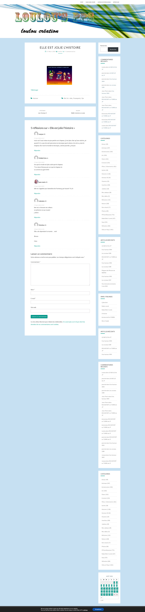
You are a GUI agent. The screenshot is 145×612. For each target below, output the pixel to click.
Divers (103, 159)
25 (104, 594)
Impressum (116, 2)
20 (109, 591)
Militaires (104, 200)
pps (82, 98)
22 (114, 591)
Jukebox (104, 189)
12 (106, 588)
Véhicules (104, 226)
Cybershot (105, 302)
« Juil (101, 600)
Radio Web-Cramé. (90, 2)
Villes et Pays (105, 229)
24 (101, 594)
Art (103, 155)
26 (106, 594)
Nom (33, 290)
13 (109, 588)
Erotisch (104, 163)
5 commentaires (69, 51)
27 (109, 594)
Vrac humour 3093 (107, 263)
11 (104, 588)
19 (106, 591)
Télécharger (34, 90)
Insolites (104, 185)
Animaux (104, 148)
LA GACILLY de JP (106, 246)
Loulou (60, 51)
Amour (104, 144)
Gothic (104, 170)
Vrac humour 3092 (107, 276)
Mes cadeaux (105, 192)
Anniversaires (105, 151)
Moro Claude (105, 321)
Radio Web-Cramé (107, 218)
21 (112, 591)
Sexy (103, 222)
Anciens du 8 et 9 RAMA (108, 317)
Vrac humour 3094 (107, 249)
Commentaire (35, 262)
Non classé (105, 207)
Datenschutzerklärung (104, 2)
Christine (104, 313)
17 (101, 591)
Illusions (104, 181)
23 (117, 591)
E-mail (33, 298)
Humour (35, 98)
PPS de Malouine (106, 215)
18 (104, 591)
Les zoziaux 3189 (106, 253)
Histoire (104, 174)
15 (114, 588)
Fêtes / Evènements (107, 166)
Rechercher (103, 45)
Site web (33, 307)
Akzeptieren (98, 609)
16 (117, 588)
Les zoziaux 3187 (106, 280)
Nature (104, 203)
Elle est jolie (68, 98)
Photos (104, 211)
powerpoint (77, 98)
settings (85, 610)
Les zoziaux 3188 (106, 267)
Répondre (37, 150)
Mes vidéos (105, 196)
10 (101, 588)
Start (81, 2)
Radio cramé (105, 306)
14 (112, 588)
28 (112, 594)
